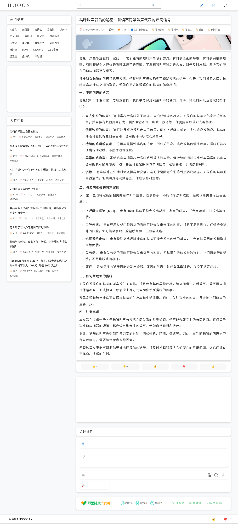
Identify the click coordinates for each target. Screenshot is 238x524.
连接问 (28, 36)
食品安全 (39, 218)
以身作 (63, 29)
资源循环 (54, 36)
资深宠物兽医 (141, 29)
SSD (48, 271)
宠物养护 (61, 252)
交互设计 (14, 36)
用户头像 (41, 194)
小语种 (49, 180)
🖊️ (201, 5)
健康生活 (50, 137)
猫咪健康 (159, 29)
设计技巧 (52, 194)
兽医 (201, 29)
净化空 (40, 36)
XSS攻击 (53, 49)
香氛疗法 (61, 137)
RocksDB (38, 271)
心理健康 (61, 233)
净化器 (25, 43)
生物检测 (14, 161)
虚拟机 (25, 56)
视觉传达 (14, 199)
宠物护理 (215, 29)
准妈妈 (13, 49)
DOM (25, 49)
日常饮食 (61, 218)
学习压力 (50, 233)
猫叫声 (174, 29)
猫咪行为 (39, 252)
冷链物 (50, 29)
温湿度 (13, 56)
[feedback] (213, 366)
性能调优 (14, 276)
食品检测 (50, 218)
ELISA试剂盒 (43, 156)
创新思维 (54, 43)
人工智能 (39, 180)
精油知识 (39, 137)
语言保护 (59, 180)
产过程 (38, 56)
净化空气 (39, 43)
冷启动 (13, 29)
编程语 (25, 29)
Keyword (38, 49)
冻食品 (13, 43)
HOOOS (19, 5)
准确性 (38, 29)
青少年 (40, 233)
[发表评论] (94, 485)
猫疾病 (188, 29)
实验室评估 (57, 156)
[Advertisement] (153, 399)
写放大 (55, 271)
